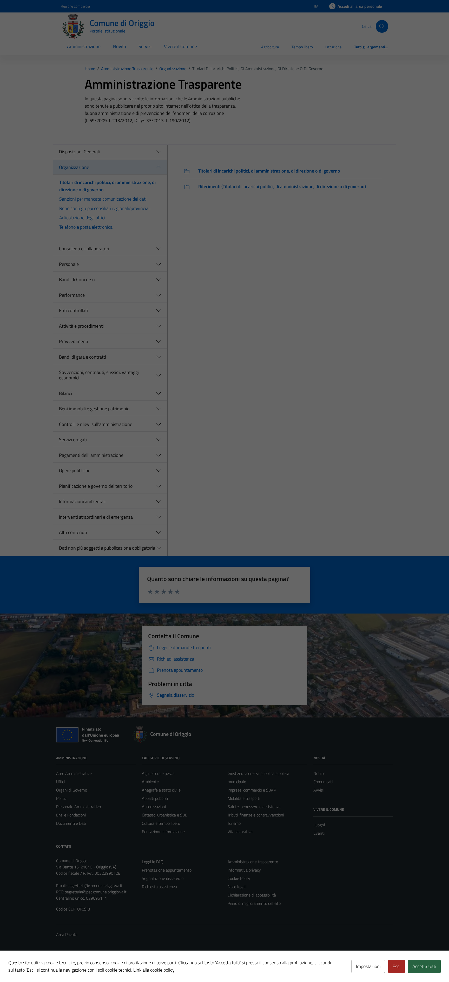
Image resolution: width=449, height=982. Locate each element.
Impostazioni (368, 966)
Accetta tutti (424, 966)
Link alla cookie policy (154, 969)
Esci (396, 966)
